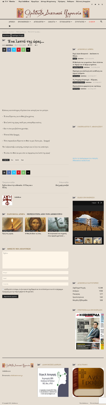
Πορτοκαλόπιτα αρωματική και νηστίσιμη (87, 86)
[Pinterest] (19, 50)
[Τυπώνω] (4, 50)
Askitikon (9, 45)
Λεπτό (17, 160)
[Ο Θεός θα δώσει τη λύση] (35, 224)
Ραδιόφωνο (70, 1)
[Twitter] (102, 4)
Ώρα (22, 160)
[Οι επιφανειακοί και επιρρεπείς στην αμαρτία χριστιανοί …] (58, 224)
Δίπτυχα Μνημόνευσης (48, 1)
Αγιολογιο (38, 22)
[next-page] (7, 240)
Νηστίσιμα (76, 88)
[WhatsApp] (23, 50)
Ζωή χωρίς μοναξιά (62, 185)
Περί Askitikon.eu (84, 403)
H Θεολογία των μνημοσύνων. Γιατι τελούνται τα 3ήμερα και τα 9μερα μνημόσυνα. (88, 63)
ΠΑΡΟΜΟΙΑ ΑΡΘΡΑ (16, 214)
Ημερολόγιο (35, 1)
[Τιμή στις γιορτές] (12, 224)
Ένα (12, 160)
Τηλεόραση (61, 1)
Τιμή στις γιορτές (7, 233)
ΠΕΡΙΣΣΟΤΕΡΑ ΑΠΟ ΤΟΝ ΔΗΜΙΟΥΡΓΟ (44, 214)
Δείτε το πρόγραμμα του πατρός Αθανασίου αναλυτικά (85, 159)
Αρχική (12, 22)
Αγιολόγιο (11, 32)
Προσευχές (76, 76)
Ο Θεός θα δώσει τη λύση (33, 233)
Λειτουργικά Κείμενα (78, 82)
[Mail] (95, 4)
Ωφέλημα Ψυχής (21, 32)
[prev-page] (3, 240)
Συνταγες (79, 22)
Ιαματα (51, 22)
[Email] (28, 50)
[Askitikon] (53, 13)
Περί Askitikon (24, 1)
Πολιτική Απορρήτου (83, 1)
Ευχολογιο (65, 22)
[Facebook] (91, 4)
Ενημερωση (23, 22)
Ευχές (74, 58)
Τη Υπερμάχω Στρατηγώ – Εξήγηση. (85, 80)
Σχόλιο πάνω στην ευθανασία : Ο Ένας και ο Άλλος (17, 186)
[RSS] (98, 4)
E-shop (92, 22)
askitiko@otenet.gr (16, 375)
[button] (101, 22)
